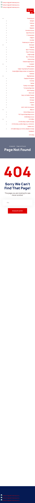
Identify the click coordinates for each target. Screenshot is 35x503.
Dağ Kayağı (31, 54)
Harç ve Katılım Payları (27, 95)
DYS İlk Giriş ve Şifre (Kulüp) (26, 122)
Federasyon (30, 18)
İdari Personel (30, 33)
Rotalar (32, 100)
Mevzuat (31, 93)
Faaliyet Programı (29, 78)
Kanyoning (31, 59)
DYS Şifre (31, 119)
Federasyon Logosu (28, 42)
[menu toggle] (32, 13)
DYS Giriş (31, 135)
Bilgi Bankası (30, 76)
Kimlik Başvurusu (29, 117)
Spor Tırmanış (30, 50)
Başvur (32, 109)
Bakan (32, 26)
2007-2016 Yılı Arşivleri (27, 107)
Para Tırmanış (30, 52)
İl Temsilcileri (30, 35)
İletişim (32, 21)
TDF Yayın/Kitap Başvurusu (26, 114)
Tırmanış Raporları (28, 88)
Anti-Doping (30, 90)
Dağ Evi (32, 37)
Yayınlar (32, 98)
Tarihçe (32, 23)
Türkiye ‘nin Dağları (28, 85)
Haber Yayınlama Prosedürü (26, 69)
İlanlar (32, 83)
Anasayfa (12, 146)
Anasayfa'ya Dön (17, 211)
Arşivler (32, 102)
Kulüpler (31, 64)
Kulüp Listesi (30, 66)
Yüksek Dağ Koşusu (28, 61)
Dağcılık (32, 47)
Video (32, 105)
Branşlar (31, 45)
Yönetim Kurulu (29, 30)
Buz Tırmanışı (30, 57)
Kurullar (32, 40)
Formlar (32, 81)
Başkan (32, 28)
